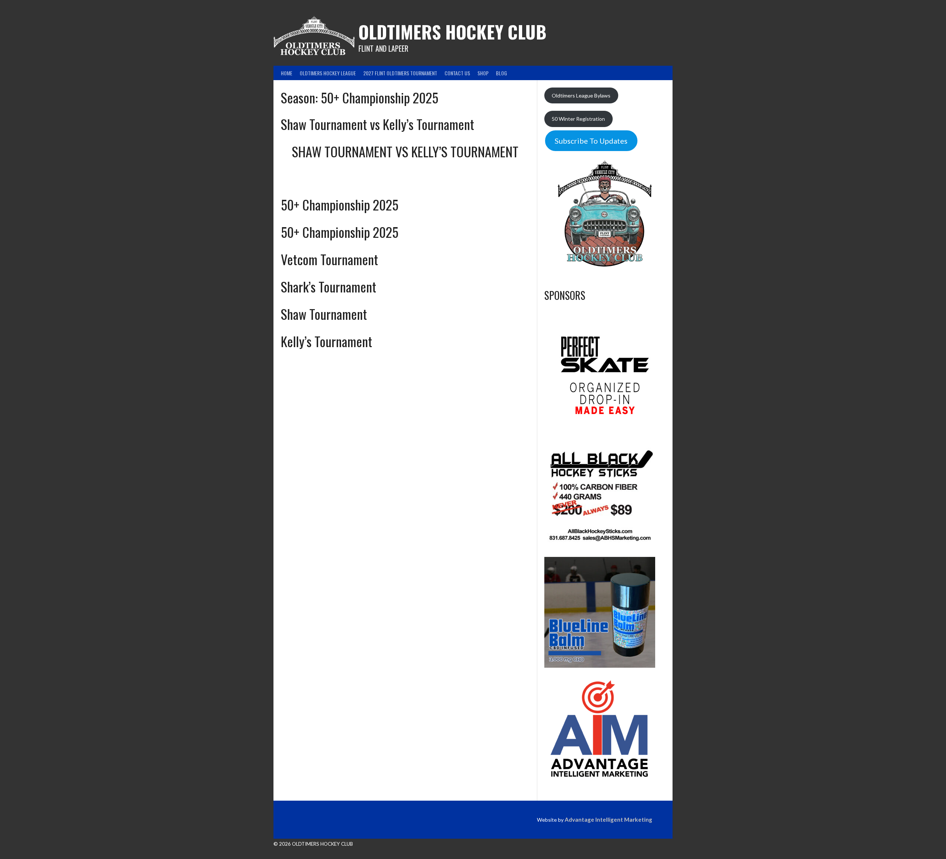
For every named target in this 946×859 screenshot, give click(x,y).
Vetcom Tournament (329, 259)
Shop (483, 73)
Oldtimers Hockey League (328, 73)
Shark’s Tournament (328, 286)
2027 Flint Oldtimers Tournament (400, 73)
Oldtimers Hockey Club (452, 31)
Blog (501, 73)
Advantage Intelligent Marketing (608, 819)
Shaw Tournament (324, 314)
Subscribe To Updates (591, 140)
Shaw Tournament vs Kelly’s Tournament (377, 124)
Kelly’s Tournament (326, 341)
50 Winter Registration (578, 119)
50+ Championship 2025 (339, 204)
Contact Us (457, 73)
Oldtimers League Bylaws (581, 95)
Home (286, 73)
